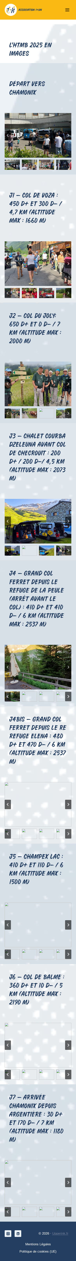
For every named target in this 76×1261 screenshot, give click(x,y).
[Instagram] (8, 1233)
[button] (12, 165)
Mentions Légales (38, 1244)
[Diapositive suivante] (68, 135)
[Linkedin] (18, 1233)
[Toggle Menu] (67, 10)
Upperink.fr (60, 1233)
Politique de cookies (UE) (38, 1251)
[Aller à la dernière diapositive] (8, 135)
